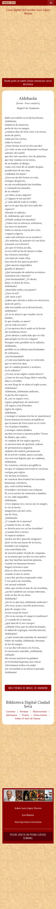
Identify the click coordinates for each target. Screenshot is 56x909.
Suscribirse (14, 475)
